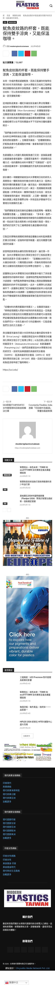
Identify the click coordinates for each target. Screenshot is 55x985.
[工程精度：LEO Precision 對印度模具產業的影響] (10, 681)
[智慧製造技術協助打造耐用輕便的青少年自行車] (10, 485)
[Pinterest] (27, 53)
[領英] (10, 949)
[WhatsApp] (34, 53)
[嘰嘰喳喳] (21, 53)
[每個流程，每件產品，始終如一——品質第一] (10, 711)
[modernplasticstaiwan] (4, 46)
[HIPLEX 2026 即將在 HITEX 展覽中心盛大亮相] (10, 725)
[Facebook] (14, 53)
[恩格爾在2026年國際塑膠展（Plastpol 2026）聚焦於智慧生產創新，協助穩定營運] (10, 499)
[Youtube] (24, 949)
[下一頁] (9, 510)
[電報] (45, 949)
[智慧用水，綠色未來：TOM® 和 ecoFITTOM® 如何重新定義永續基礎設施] (10, 471)
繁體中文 (13, 982)
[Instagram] (31, 949)
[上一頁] (4, 510)
